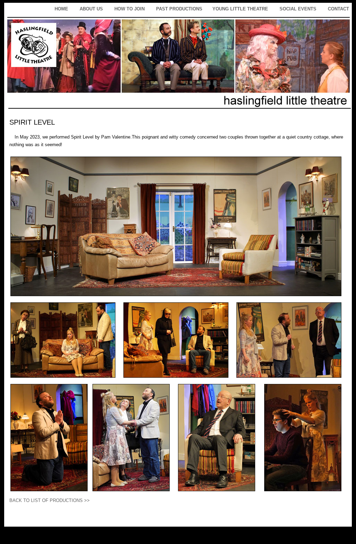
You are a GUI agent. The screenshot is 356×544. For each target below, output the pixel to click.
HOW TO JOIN (129, 8)
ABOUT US (91, 8)
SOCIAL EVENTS (298, 8)
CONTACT (338, 8)
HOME (61, 8)
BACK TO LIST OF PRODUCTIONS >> (49, 500)
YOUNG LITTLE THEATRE (240, 8)
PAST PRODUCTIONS (179, 8)
